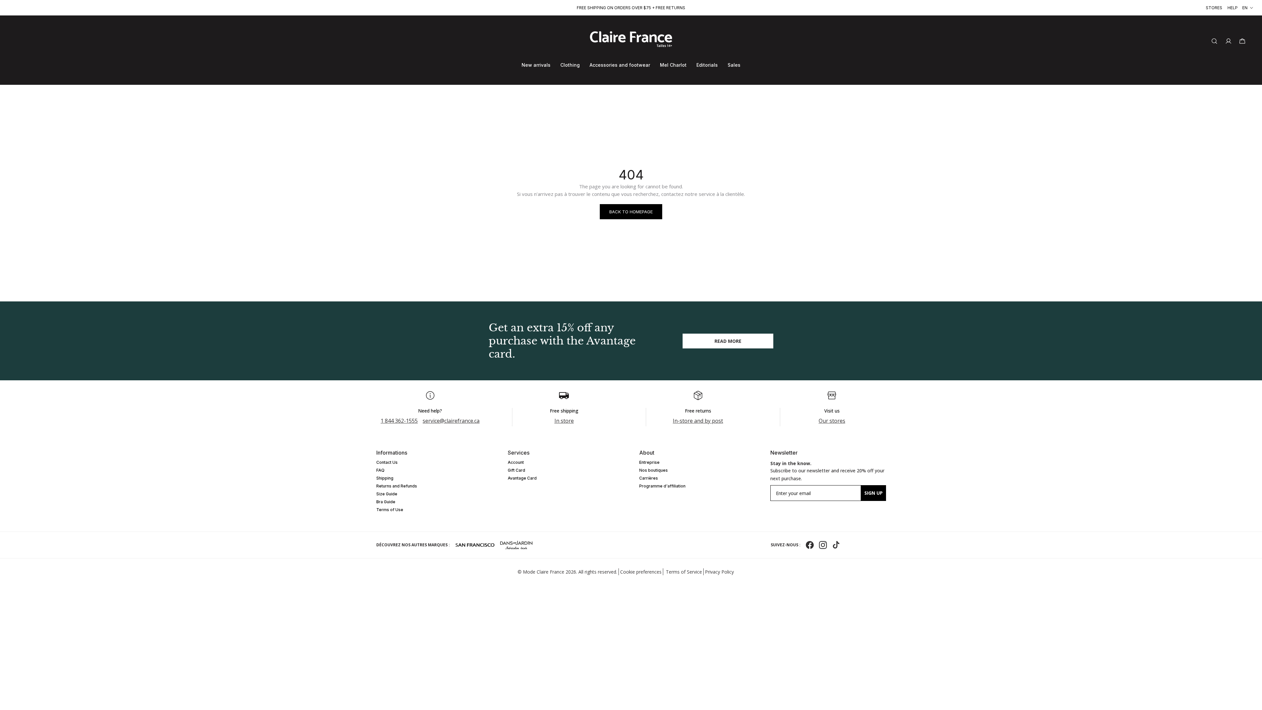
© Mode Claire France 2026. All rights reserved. (567, 572)
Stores (1214, 7)
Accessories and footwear (620, 65)
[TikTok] (836, 545)
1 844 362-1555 (399, 420)
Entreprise (649, 462)
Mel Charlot (673, 65)
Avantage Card (522, 478)
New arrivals (536, 65)
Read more (727, 341)
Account (516, 462)
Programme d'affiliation (662, 486)
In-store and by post (698, 420)
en (1245, 7)
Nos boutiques (653, 470)
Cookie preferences (641, 572)
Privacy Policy (719, 572)
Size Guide (386, 493)
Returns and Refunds (396, 486)
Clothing (570, 65)
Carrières (648, 478)
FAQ (380, 470)
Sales (734, 65)
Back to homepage (631, 211)
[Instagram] (823, 545)
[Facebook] (810, 545)
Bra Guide (385, 501)
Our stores (832, 420)
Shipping (384, 478)
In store (564, 420)
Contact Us (387, 462)
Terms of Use (389, 509)
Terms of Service (684, 572)
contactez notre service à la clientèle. (703, 194)
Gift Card (516, 470)
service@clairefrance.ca (451, 420)
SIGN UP (873, 493)
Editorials (707, 65)
